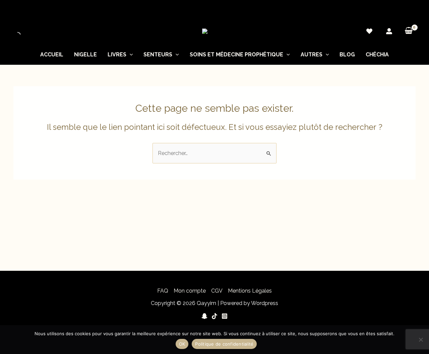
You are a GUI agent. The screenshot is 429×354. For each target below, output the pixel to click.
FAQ (162, 291)
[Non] (420, 339)
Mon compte (190, 291)
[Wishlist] (369, 31)
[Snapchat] (204, 316)
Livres (117, 54)
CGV (217, 291)
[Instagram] (225, 316)
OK (182, 344)
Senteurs (157, 54)
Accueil (51, 54)
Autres (311, 54)
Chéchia (377, 54)
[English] (399, 11)
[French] (406, 11)
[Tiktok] (214, 316)
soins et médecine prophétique (236, 54)
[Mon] (389, 31)
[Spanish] (413, 11)
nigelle (85, 54)
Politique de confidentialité (224, 344)
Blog (347, 54)
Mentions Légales (250, 291)
